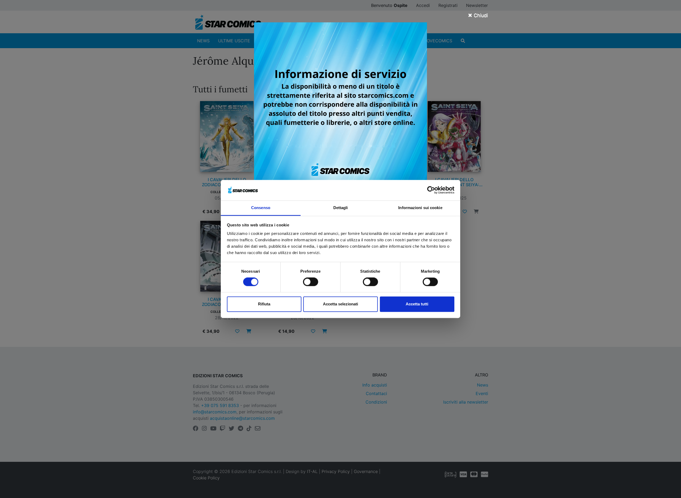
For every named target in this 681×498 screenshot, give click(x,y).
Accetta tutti (417, 304)
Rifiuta (264, 304)
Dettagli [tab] (340, 207)
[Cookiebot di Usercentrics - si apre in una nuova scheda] (431, 190)
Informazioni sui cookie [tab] (420, 207)
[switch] (310, 282)
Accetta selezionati (340, 304)
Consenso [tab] (260, 207)
